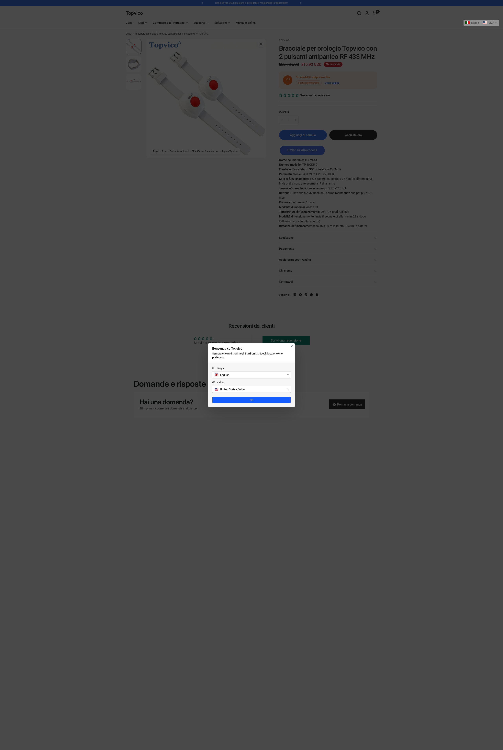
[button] (481, 23)
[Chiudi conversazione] (292, 346)
